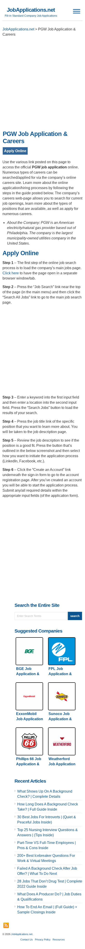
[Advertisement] (42, 85)
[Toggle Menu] (76, 11)
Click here (10, 273)
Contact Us (26, 939)
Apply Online (15, 151)
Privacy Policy (43, 939)
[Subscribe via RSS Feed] (6, 925)
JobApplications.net (31, 10)
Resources (59, 939)
